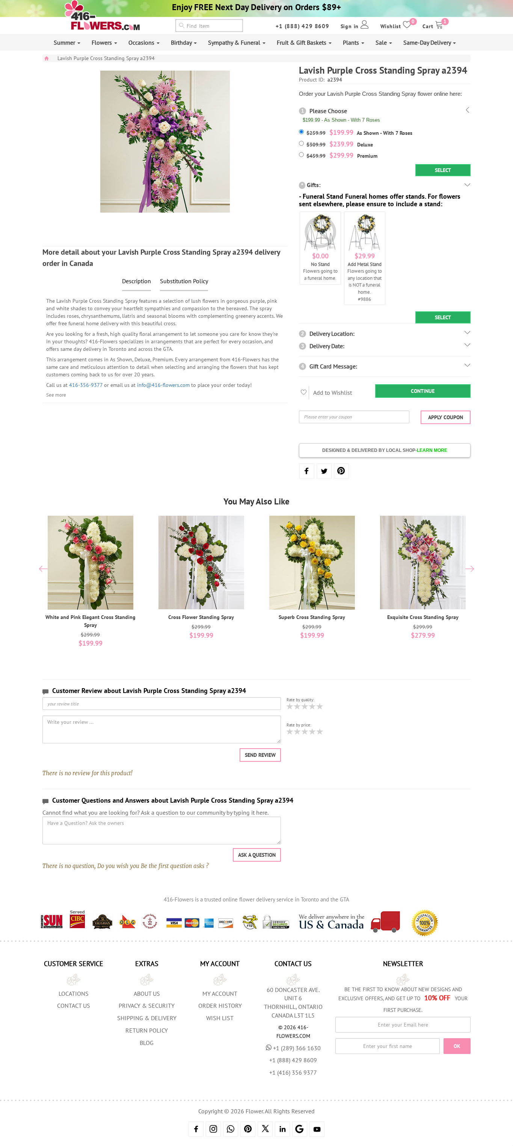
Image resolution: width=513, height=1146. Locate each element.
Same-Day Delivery (427, 42)
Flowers (102, 42)
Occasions (142, 42)
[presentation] (43, 570)
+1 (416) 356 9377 (293, 1072)
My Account (219, 993)
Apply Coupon (445, 417)
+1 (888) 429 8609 (302, 26)
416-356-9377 (86, 385)
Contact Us (73, 1005)
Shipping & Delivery (147, 1018)
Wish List (220, 1018)
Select (443, 170)
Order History (220, 1005)
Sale (382, 42)
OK (457, 1046)
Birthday (182, 42)
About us (147, 993)
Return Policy (146, 1030)
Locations (74, 993)
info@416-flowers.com (163, 385)
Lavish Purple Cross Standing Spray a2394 (106, 58)
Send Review (260, 755)
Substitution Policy (184, 281)
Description (136, 281)
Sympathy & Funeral (235, 42)
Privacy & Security (147, 1005)
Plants (352, 42)
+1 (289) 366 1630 (297, 1048)
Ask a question (257, 855)
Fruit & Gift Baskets (302, 42)
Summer (65, 42)
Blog (147, 1042)
